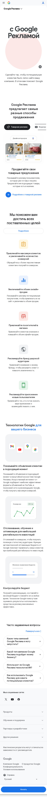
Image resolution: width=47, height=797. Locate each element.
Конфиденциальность (13, 767)
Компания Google (11, 764)
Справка (10, 775)
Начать (23, 789)
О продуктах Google (31, 764)
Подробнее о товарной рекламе (27, 195)
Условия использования (14, 769)
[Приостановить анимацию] (40, 67)
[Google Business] (8, 3)
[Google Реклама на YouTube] (12, 699)
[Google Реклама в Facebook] (18, 699)
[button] (23, 641)
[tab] (17, 127)
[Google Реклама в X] (6, 699)
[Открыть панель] (3, 3)
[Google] (7, 759)
